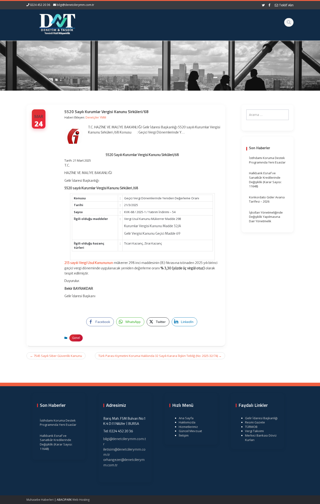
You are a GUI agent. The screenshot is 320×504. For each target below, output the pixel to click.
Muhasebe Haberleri (40, 500)
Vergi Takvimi (254, 431)
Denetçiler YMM (96, 117)
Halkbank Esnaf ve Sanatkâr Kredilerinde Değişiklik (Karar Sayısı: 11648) (265, 179)
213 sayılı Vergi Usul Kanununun (88, 263)
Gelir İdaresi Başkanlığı (261, 418)
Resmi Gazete (255, 422)
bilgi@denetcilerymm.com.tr (75, 5)
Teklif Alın (286, 5)
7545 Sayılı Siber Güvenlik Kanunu (56, 356)
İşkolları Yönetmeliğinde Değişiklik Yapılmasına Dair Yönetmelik (266, 216)
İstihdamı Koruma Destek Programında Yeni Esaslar (267, 160)
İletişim (184, 435)
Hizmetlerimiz (188, 427)
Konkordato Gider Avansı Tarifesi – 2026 (267, 199)
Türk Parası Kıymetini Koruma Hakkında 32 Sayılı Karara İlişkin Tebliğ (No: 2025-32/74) (160, 356)
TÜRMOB (251, 427)
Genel (76, 338)
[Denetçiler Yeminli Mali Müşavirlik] (57, 23)
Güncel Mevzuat (190, 431)
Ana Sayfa (186, 418)
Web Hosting (80, 500)
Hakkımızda (187, 422)
